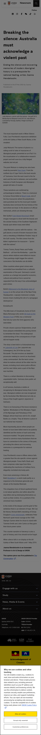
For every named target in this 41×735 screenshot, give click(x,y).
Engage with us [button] (10, 588)
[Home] (12, 3)
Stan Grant (22, 170)
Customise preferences (20, 727)
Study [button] (5, 595)
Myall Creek (26, 196)
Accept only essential (20, 720)
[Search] (36, 3)
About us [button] (7, 608)
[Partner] (24, 3)
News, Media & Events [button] (13, 602)
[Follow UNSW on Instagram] (17, 13)
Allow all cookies (20, 714)
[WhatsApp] (35, 13)
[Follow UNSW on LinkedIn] (13, 13)
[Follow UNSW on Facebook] (21, 13)
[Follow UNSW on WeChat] (26, 13)
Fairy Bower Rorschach (20, 216)
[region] (20, 700)
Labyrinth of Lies (11, 347)
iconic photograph (17, 515)
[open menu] (5, 3)
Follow (34, 10)
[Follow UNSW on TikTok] (30, 13)
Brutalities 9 (11, 478)
